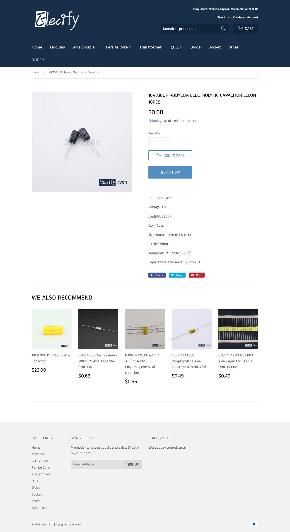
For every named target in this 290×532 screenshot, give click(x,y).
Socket (214, 46)
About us (39, 507)
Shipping (155, 120)
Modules (57, 46)
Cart (249, 28)
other (234, 46)
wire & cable (84, 46)
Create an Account (245, 17)
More (36, 60)
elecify (45, 524)
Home (37, 46)
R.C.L (174, 46)
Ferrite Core (117, 46)
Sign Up (133, 464)
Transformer (150, 46)
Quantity (154, 133)
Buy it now (170, 172)
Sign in (221, 17)
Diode (195, 46)
